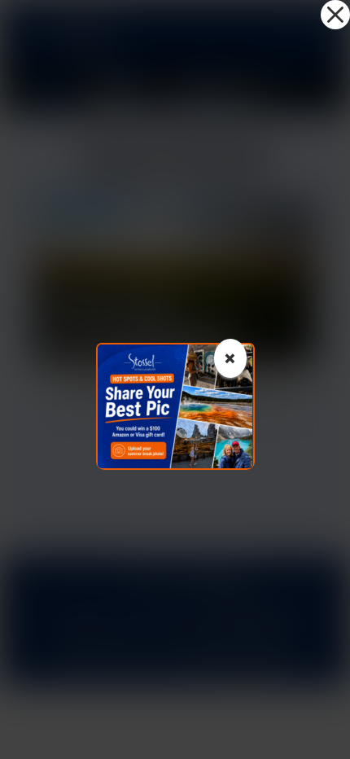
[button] (335, 14)
